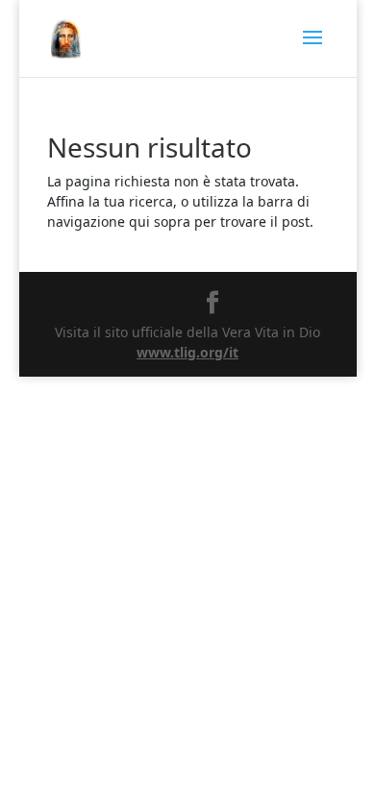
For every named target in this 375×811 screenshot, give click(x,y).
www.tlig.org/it (187, 352)
